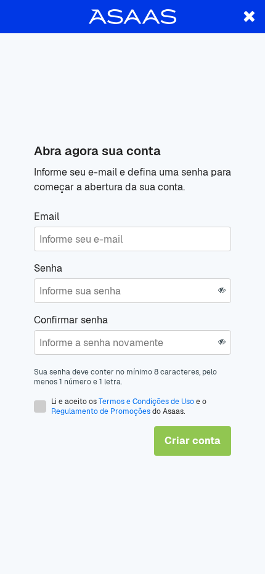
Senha (48, 268)
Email (46, 216)
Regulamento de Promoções (100, 411)
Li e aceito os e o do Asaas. (128, 406)
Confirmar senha (71, 319)
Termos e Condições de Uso (146, 401)
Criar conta (193, 440)
